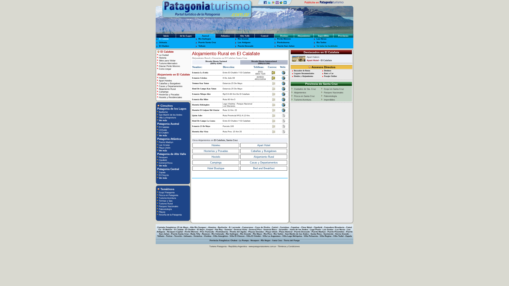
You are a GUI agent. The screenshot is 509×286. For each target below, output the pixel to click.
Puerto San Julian (285, 46)
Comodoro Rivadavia (334, 227)
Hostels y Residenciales (170, 97)
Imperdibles (323, 36)
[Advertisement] (239, 185)
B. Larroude (234, 227)
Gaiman (228, 229)
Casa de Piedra (262, 227)
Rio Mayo (257, 234)
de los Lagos (186, 36)
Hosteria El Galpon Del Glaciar (205, 110)
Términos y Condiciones (289, 246)
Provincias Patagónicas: (220, 240)
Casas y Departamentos (171, 86)
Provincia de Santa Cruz (321, 83)
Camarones (247, 227)
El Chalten (164, 46)
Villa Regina (325, 236)
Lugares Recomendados (304, 73)
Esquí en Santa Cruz (334, 89)
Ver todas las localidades (327, 46)
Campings (164, 92)
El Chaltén (164, 132)
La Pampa (244, 240)
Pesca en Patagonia (168, 195)
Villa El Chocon (237, 236)
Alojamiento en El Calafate (173, 74)
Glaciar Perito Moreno (169, 66)
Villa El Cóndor (253, 236)
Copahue (295, 227)
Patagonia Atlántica (168, 138)
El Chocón (164, 175)
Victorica (197, 236)
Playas (162, 212)
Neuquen (163, 157)
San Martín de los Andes (170, 115)
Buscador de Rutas (302, 71)
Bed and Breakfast (264, 168)
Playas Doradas (256, 232)
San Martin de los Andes (297, 234)
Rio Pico (268, 234)
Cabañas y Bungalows (170, 83)
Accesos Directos (323, 67)
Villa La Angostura (167, 117)
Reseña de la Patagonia (170, 215)
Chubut (233, 240)
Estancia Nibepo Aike (201, 94)
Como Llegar (165, 69)
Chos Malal (306, 227)
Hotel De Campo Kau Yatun (204, 89)
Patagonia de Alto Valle (171, 154)
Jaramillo (283, 229)
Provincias (343, 36)
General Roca (165, 163)
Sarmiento (328, 234)
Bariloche (163, 112)
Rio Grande (243, 39)
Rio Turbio (321, 42)
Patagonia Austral (167, 123)
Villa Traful (338, 236)
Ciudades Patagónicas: (167, 227)
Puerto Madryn (166, 142)
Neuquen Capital (175, 232)
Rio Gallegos (204, 39)
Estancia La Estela (200, 73)
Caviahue (284, 227)
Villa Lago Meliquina (292, 236)
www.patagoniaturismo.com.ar (262, 246)
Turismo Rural (166, 203)
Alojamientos (303, 36)
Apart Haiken (313, 57)
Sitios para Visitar (167, 60)
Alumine (212, 227)
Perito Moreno (284, 39)
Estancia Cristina (199, 78)
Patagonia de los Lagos (171, 108)
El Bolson (167, 229)
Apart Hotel (263, 145)
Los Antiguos (244, 42)
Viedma (207, 236)
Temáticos (167, 189)
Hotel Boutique (215, 168)
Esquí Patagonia (167, 192)
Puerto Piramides (335, 232)
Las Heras (321, 39)
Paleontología (165, 209)
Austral (205, 36)
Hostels (216, 156)
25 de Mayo (182, 227)
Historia (162, 58)
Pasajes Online (330, 76)
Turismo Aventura (167, 198)
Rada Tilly (195, 234)
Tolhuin (201, 46)
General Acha (240, 229)
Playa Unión (164, 148)
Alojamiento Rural (167, 89)
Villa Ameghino (220, 236)
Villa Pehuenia (311, 236)
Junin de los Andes (298, 229)
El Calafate (164, 39)
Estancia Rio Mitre (200, 99)
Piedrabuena (283, 42)
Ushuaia (163, 42)
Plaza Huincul (285, 232)
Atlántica (225, 36)
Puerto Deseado (245, 46)
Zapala (162, 172)
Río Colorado (218, 234)
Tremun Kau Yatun (200, 83)
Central (264, 36)
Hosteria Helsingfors (201, 105)
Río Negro (265, 240)
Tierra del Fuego (292, 240)
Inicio (166, 36)
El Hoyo (201, 229)
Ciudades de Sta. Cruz (305, 89)
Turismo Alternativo (168, 63)
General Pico (255, 229)
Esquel (209, 229)
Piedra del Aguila (238, 232)
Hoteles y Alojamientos (303, 76)
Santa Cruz (277, 240)
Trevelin (178, 236)
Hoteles (162, 78)
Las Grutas (164, 145)
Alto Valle (245, 36)
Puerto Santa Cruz (207, 42)
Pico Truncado (207, 232)
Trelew (169, 236)
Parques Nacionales (168, 206)
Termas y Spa (165, 201)
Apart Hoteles (165, 80)
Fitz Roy (219, 229)
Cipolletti (163, 160)
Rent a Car (328, 73)
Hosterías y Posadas (169, 94)
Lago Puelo (315, 229)
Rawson (206, 234)
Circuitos (166, 105)
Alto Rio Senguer (198, 227)
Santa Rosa (316, 234)
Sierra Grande (342, 234)
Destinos (284, 36)
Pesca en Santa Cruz (304, 96)
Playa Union (271, 232)
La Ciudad (164, 55)
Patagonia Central (167, 169)
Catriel (275, 227)
